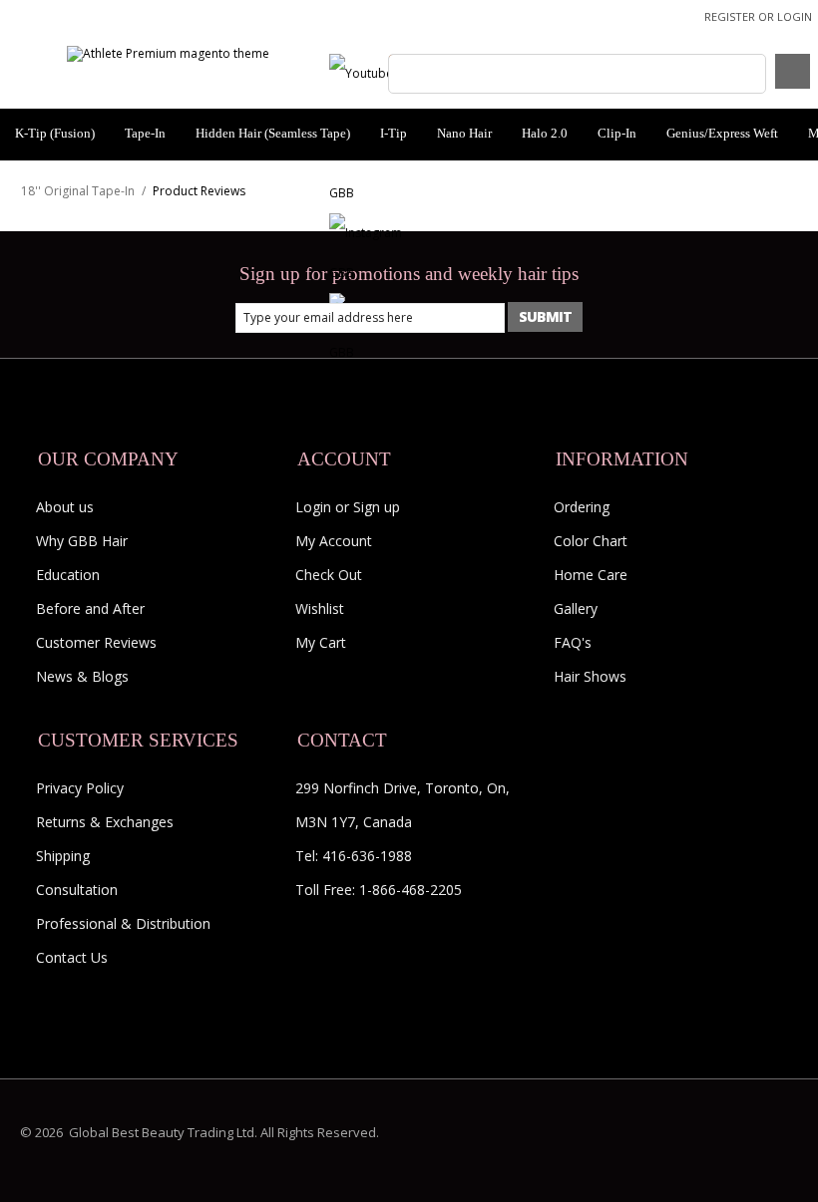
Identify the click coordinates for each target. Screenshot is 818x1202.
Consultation (77, 889)
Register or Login (758, 16)
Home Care (590, 574)
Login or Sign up (347, 506)
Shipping (63, 855)
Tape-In (145, 133)
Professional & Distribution (123, 923)
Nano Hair (464, 133)
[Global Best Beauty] (168, 53)
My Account (333, 540)
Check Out (328, 574)
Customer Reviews (96, 642)
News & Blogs (82, 676)
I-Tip (393, 133)
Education (68, 574)
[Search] (406, 72)
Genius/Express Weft (722, 133)
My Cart (320, 642)
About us (65, 506)
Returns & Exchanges (105, 821)
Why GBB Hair (82, 540)
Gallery (576, 608)
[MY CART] (792, 71)
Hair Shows (590, 676)
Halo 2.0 (545, 133)
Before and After (90, 608)
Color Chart (590, 540)
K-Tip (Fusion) (55, 133)
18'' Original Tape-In (78, 190)
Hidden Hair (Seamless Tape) (273, 133)
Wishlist (319, 608)
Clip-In (617, 133)
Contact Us (72, 957)
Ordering (582, 506)
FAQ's (573, 642)
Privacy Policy (80, 787)
